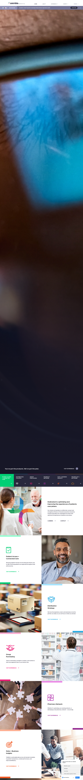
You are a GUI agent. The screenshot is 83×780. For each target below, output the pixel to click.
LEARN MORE (74, 7)
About (44, 3)
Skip (73, 777)
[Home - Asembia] (16, 3)
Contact (63, 520)
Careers (50, 520)
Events (65, 3)
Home (35, 3)
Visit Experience (69, 468)
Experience (54, 3)
